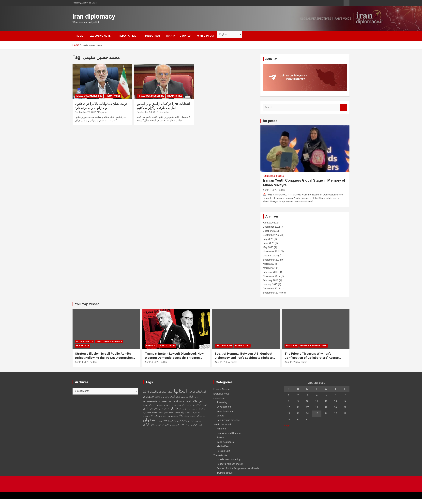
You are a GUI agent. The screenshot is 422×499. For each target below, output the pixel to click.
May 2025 (268, 247)
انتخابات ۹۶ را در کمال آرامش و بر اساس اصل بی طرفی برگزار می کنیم (163, 106)
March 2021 (269, 267)
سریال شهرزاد (148, 405)
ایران (188, 400)
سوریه (194, 408)
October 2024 (270, 255)
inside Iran (152, 35)
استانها (180, 391)
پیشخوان (150, 420)
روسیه (173, 405)
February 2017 (270, 280)
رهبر (179, 405)
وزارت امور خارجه (155, 416)
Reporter (102, 112)
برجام (181, 401)
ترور (169, 401)
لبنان (145, 408)
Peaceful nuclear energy (230, 463)
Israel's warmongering (89, 96)
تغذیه (164, 401)
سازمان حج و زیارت (162, 405)
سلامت (202, 408)
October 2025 (270, 230)
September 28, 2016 (85, 112)
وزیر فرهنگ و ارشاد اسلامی (187, 421)
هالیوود (193, 416)
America (150, 346)
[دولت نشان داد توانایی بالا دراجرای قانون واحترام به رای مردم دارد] (102, 82)
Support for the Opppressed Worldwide (238, 468)
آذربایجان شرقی (197, 391)
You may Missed (87, 304)
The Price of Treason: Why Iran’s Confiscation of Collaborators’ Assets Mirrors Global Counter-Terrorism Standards (312, 360)
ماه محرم (196, 412)
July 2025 (268, 239)
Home (79, 35)
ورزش (166, 415)
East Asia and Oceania (229, 433)
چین (200, 424)
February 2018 (270, 272)
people (280, 176)
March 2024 (269, 263)
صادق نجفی (164, 408)
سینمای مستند (184, 409)
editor (282, 190)
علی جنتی (153, 409)
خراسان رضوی (154, 401)
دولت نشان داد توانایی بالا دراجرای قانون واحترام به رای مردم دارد (101, 106)
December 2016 (271, 288)
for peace (270, 121)
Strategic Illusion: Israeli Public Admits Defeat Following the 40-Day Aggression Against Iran (104, 358)
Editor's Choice (221, 389)
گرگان (146, 424)
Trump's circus (166, 346)
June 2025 (268, 243)
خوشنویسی (197, 405)
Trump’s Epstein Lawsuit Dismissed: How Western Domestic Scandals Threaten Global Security (174, 358)
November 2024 (271, 251)
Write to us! (205, 35)
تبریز (175, 400)
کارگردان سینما (191, 425)
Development (224, 406)
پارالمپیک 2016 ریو (167, 420)
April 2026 (268, 222)
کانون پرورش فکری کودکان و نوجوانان (165, 425)
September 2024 (272, 259)
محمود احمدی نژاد (150, 412)
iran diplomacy (94, 16)
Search (343, 107)
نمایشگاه (201, 415)
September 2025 (272, 235)
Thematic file (126, 35)
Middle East (82, 346)
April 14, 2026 (82, 362)
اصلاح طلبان (161, 392)
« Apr (287, 425)
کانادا (183, 425)
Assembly (222, 402)
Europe (220, 437)
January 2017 (270, 284)
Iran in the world (178, 35)
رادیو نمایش (186, 405)
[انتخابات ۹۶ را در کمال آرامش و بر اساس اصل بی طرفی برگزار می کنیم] (164, 82)
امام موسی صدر (184, 396)
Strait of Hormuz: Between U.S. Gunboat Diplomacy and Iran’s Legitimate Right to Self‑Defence (244, 358)
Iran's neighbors (225, 441)
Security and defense (228, 420)
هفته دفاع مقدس (180, 415)
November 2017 (271, 276)
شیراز (174, 408)
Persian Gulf (242, 346)
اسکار (170, 392)
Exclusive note (100, 35)
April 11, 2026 (270, 190)
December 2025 (271, 226)
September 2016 (272, 292)
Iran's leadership (225, 411)
